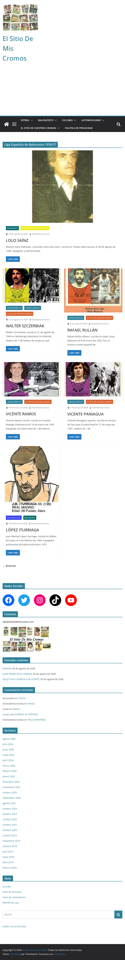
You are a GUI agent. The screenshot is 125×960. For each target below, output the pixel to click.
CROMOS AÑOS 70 (14, 308)
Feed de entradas (12, 891)
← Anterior (9, 566)
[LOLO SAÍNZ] (62, 186)
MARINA (7, 668)
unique (6, 714)
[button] (31, 120)
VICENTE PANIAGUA (85, 414)
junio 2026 (8, 749)
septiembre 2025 (12, 797)
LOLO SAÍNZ (17, 240)
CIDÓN (22, 698)
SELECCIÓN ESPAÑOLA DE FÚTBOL (21, 679)
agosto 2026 (9, 738)
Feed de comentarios (14, 897)
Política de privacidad (79, 128)
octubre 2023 (10, 813)
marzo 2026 (9, 765)
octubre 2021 (10, 824)
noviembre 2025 (11, 787)
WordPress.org (11, 902)
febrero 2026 (10, 771)
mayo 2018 (8, 856)
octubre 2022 (10, 819)
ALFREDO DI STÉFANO (26, 714)
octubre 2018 (10, 846)
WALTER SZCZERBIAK (25, 325)
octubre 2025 (10, 792)
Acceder (7, 886)
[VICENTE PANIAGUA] (93, 379)
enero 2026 (9, 776)
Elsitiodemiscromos (41, 234)
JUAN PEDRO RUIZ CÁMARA (17, 673)
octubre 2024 (10, 808)
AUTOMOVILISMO (91, 120)
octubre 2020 (10, 830)
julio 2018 (8, 851)
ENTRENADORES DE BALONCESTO (35, 228)
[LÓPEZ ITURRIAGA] (32, 479)
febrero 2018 (10, 867)
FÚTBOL (25, 120)
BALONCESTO (45, 120)
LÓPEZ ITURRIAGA (22, 529)
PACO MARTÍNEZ (37, 719)
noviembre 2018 (11, 840)
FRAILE (31, 703)
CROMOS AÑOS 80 (33, 308)
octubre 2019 (10, 835)
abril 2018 (8, 862)
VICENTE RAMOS (21, 413)
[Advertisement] (62, 91)
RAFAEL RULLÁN (82, 330)
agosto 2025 (9, 803)
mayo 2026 (8, 754)
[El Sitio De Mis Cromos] (6, 124)
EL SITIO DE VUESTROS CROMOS (38, 128)
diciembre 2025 (11, 781)
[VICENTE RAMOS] (32, 379)
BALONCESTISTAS (13, 518)
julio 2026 (8, 744)
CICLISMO (67, 120)
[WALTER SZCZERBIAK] (32, 285)
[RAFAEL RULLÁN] (93, 290)
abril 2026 (8, 760)
